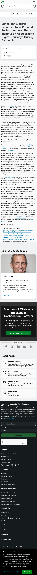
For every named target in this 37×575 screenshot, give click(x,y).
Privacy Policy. (10, 418)
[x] (12, 346)
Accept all (27, 571)
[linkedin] (18, 346)
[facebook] (6, 346)
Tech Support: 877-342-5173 (10, 465)
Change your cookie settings (11, 571)
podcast (7, 48)
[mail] (24, 346)
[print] (31, 346)
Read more (6, 295)
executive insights (16, 48)
